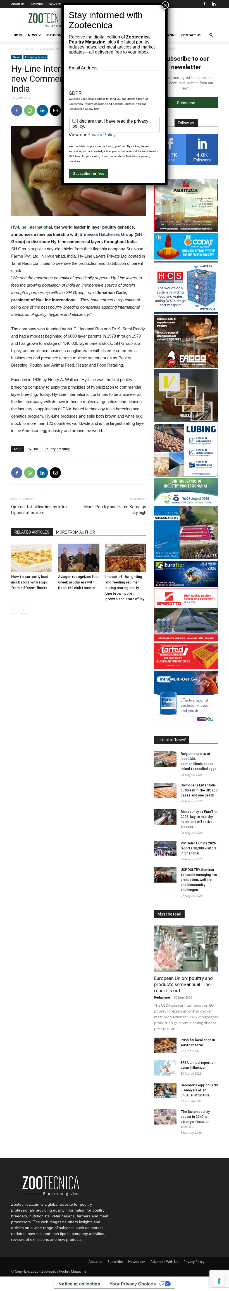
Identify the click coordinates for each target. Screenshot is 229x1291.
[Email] (55, 110)
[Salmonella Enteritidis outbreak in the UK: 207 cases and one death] (165, 790)
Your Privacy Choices (132, 1284)
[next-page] (23, 610)
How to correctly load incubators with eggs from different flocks (29, 582)
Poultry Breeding (57, 449)
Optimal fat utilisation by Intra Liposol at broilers (39, 509)
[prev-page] (14, 610)
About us (17, 4)
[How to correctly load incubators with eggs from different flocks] (31, 558)
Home (18, 35)
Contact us (191, 35)
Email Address (83, 68)
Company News (52, 49)
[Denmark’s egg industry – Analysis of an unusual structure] (165, 1090)
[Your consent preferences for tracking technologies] (219, 1281)
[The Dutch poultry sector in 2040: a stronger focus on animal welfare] (165, 1117)
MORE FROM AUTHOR (75, 532)
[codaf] (186, 258)
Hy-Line (33, 449)
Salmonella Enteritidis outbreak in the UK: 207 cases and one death (199, 790)
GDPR (75, 93)
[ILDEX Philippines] (186, 503)
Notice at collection (79, 1284)
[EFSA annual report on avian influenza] (165, 1068)
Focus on (53, 35)
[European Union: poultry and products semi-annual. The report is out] (186, 949)
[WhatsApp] (29, 110)
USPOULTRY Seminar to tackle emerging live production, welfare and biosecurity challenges (199, 880)
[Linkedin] (213, 4)
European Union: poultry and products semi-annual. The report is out (183, 984)
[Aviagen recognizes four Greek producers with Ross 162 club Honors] (78, 558)
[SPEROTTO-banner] (186, 640)
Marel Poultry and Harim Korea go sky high (115, 509)
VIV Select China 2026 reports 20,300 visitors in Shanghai (199, 848)
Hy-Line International (31, 227)
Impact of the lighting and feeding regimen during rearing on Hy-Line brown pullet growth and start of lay (124, 588)
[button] (211, 35)
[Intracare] (186, 722)
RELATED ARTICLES (32, 532)
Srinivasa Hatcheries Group (106, 234)
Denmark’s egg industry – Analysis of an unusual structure (199, 1090)
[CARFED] (186, 667)
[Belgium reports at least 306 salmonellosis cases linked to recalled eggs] (165, 759)
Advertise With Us (164, 1261)
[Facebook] (204, 4)
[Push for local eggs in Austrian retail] (165, 1045)
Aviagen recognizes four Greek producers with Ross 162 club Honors (78, 582)
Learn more (109, 156)
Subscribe (37, 4)
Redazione (162, 997)
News (32, 35)
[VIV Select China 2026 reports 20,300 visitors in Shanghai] (165, 848)
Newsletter (56, 4)
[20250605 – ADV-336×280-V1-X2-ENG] (186, 230)
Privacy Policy (193, 1261)
